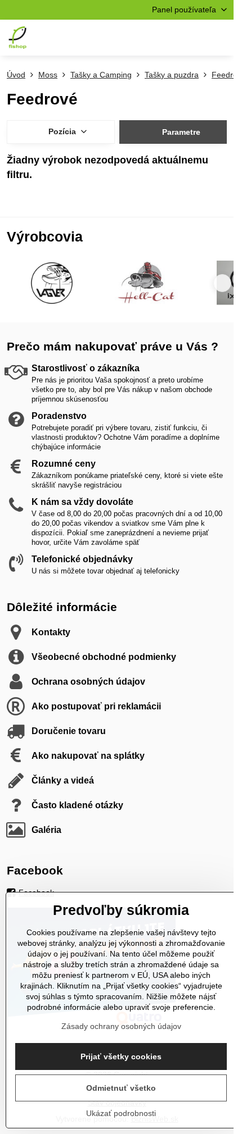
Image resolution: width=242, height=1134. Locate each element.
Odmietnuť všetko (121, 1087)
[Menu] (220, 37)
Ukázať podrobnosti (121, 1113)
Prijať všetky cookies (121, 1056)
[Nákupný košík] (193, 37)
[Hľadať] (166, 37)
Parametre (180, 131)
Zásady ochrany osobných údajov (121, 1026)
